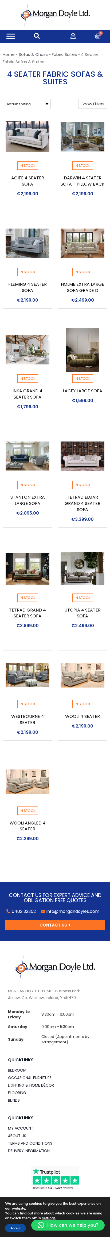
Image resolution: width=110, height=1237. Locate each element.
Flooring (17, 1092)
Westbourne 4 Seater (27, 719)
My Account (20, 1128)
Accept (15, 1228)
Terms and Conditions (30, 1143)
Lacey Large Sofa (82, 391)
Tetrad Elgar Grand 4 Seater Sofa (82, 503)
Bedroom (17, 1070)
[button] (92, 104)
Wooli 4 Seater (82, 716)
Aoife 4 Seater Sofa (27, 181)
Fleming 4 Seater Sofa (27, 287)
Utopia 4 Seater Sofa (82, 613)
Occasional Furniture (30, 1077)
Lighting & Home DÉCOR (31, 1085)
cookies (72, 1213)
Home (9, 54)
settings (49, 1218)
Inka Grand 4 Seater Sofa (27, 394)
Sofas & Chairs (33, 54)
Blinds (14, 1100)
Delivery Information (29, 1150)
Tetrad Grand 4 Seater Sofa (27, 613)
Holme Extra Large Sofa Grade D (82, 287)
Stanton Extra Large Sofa (27, 500)
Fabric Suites (64, 54)
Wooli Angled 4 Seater (28, 826)
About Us (17, 1135)
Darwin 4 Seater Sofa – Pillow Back (82, 181)
